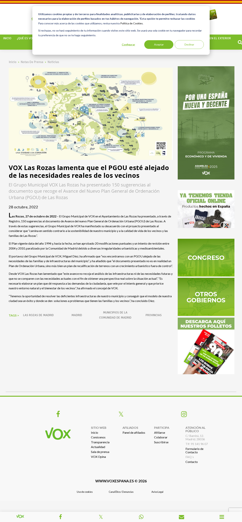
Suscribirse (161, 442)
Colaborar (161, 437)
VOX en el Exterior (217, 38)
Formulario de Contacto (194, 450)
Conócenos (98, 437)
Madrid (76, 315)
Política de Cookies (131, 23)
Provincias (154, 315)
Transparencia (100, 442)
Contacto (191, 461)
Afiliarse (159, 432)
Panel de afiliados (134, 432)
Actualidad (98, 447)
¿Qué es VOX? (26, 38)
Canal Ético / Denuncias (121, 491)
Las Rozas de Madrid (38, 315)
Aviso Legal (157, 491)
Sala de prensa (100, 451)
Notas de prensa (32, 62)
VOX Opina (98, 456)
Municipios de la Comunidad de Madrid (115, 315)
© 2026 (121, 481)
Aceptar (159, 44)
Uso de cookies (85, 491)
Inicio (7, 38)
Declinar (189, 44)
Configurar (128, 44)
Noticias (53, 62)
